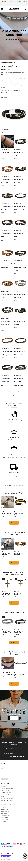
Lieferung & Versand (5, 766)
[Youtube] (8, 853)
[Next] (27, 3)
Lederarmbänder (4, 807)
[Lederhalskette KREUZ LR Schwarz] (7, 584)
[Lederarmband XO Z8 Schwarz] (20, 141)
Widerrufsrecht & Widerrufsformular (8, 770)
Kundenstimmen (4, 796)
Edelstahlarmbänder (5, 811)
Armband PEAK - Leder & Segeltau (14, 533)
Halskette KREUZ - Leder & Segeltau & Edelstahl (14, 573)
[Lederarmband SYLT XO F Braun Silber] (20, 340)
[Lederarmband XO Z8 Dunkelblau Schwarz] (7, 222)
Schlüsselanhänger (4, 819)
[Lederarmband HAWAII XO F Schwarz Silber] (7, 310)
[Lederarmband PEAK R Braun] (7, 544)
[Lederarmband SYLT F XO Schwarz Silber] (20, 195)
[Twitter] (3, 853)
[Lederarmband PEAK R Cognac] (20, 544)
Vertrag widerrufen (5, 779)
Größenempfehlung (5, 790)
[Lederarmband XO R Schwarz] (20, 310)
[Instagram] (10, 853)
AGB (2, 768)
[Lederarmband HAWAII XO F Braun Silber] (20, 253)
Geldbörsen (3, 821)
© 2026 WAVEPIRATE (5, 859)
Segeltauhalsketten (5, 815)
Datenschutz (3, 772)
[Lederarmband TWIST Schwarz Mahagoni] (7, 502)
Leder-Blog (3, 828)
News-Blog (3, 830)
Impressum (3, 774)
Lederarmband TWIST (14, 493)
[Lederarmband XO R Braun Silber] (7, 195)
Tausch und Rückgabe (5, 794)
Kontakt (14, 718)
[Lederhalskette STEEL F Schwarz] (7, 663)
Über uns (3, 786)
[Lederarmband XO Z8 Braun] (20, 222)
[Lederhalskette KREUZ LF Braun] (20, 584)
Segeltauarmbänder (5, 809)
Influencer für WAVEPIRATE (6, 800)
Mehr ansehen (14, 522)
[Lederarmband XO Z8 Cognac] (7, 253)
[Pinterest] (5, 853)
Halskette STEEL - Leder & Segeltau (14, 653)
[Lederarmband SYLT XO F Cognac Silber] (7, 340)
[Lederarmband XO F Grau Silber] (20, 283)
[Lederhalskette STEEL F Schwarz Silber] (20, 663)
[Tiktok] (12, 853)
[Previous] (1, 3)
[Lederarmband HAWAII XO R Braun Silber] (7, 367)
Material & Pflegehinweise (6, 792)
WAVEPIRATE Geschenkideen (7, 798)
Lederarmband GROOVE (14, 612)
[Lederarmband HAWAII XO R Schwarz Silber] (20, 367)
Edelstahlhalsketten (5, 817)
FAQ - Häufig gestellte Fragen (7, 788)
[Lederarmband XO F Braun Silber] (20, 168)
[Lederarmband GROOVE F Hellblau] (7, 622)
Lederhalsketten (4, 813)
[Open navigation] (4, 9)
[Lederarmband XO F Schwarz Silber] (7, 141)
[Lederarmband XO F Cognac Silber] (7, 168)
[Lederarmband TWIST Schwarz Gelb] (20, 502)
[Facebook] (1, 853)
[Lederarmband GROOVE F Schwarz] (20, 622)
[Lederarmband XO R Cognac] (7, 283)
